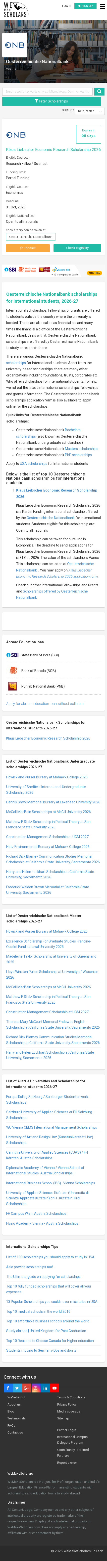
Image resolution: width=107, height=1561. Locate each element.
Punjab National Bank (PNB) (43, 686)
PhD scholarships (78, 455)
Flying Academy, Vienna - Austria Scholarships (42, 1223)
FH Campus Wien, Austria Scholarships (36, 1213)
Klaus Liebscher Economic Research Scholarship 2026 (53, 149)
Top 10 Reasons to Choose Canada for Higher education (50, 1341)
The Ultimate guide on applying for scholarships (43, 1277)
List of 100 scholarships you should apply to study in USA (50, 1257)
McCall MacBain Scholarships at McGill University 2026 (48, 812)
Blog (10, 1411)
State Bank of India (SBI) (40, 655)
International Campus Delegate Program (72, 1439)
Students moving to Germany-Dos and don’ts (41, 1350)
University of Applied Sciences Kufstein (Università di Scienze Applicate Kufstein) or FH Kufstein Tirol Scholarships (47, 1198)
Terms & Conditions (71, 1397)
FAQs (11, 1425)
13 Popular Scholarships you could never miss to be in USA (52, 1302)
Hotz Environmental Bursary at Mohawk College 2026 (48, 847)
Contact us (15, 1432)
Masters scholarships (81, 449)
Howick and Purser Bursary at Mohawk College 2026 (47, 777)
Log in (66, 6)
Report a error (67, 1462)
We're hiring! (16, 1397)
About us (14, 1404)
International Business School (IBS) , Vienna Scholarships (50, 1183)
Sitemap (63, 1418)
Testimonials (16, 1418)
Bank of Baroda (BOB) (38, 670)
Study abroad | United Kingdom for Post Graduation (46, 1331)
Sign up (87, 6)
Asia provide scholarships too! (29, 1267)
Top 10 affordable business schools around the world (47, 1321)
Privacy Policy (66, 1404)
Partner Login (66, 1430)
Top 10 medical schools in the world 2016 (38, 1311)
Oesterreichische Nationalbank (51, 518)
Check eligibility (77, 248)
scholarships (16, 363)
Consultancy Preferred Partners (73, 1452)
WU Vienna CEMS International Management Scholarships (51, 1127)
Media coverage (68, 1411)
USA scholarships (33, 464)
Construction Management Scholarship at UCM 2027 (47, 837)
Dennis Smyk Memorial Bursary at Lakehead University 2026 (53, 802)
